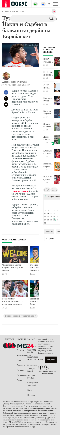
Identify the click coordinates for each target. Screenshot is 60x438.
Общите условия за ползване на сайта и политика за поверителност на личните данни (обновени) (29, 410)
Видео (19, 380)
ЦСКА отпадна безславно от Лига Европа (48, 60)
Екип (29, 390)
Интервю (21, 370)
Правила (31, 395)
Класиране (49, 231)
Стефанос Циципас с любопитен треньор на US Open (48, 73)
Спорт (19, 360)
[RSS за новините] (46, 367)
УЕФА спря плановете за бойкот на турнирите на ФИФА (48, 86)
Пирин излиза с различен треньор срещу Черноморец (48, 125)
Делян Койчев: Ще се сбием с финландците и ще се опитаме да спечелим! (48, 138)
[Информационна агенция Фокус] (40, 367)
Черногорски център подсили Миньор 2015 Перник (12, 267)
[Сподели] (6, 104)
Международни (22, 355)
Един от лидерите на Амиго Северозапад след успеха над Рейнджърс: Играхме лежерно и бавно (48, 112)
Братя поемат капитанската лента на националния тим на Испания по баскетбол (12, 302)
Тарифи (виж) (31, 369)
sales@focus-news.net (32, 383)
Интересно (21, 375)
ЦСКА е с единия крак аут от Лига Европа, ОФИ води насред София (48, 178)
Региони (20, 350)
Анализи (21, 365)
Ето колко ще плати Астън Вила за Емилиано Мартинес (48, 152)
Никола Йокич (20, 191)
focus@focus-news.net (32, 358)
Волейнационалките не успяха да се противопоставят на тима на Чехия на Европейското (48, 165)
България (21, 345)
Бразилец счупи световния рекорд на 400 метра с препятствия (48, 99)
